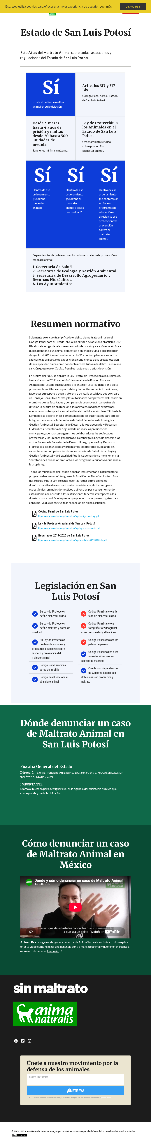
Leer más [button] (106, 6)
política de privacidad (106, 1097)
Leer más (53, 951)
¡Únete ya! (75, 1090)
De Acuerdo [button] (133, 6)
